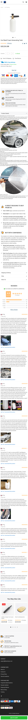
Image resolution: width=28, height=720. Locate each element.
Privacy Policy (4, 674)
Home (2, 7)
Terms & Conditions (5, 676)
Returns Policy (4, 689)
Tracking (2, 692)
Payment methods (4, 685)
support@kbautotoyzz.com (6, 661)
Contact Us (3, 671)
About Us (3, 669)
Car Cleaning (7, 7)
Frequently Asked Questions (7, 682)
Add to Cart (14, 718)
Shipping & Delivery (5, 687)
